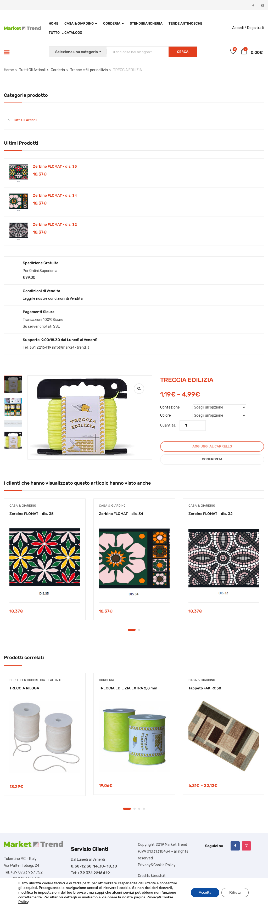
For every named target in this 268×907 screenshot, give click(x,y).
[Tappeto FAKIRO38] (223, 736)
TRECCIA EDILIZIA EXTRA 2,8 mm (128, 688)
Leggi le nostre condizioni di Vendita (53, 298)
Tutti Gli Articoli (32, 70)
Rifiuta (235, 892)
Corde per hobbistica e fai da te (35, 680)
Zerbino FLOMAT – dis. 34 (121, 514)
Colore (165, 415)
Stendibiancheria (146, 23)
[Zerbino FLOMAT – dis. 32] (223, 561)
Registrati (255, 28)
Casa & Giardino (79, 23)
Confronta (212, 459)
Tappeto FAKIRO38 (204, 688)
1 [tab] (132, 630)
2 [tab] (139, 630)
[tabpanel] (45, 563)
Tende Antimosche (185, 23)
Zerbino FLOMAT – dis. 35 (31, 514)
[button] (244, 52)
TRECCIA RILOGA (24, 688)
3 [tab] (139, 809)
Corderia (112, 23)
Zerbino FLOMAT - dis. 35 (55, 166)
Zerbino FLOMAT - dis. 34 (55, 195)
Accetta (205, 892)
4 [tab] (144, 809)
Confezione (170, 407)
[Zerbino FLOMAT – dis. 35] (44, 561)
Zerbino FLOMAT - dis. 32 (55, 224)
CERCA (182, 52)
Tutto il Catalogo (65, 33)
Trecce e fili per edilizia (89, 70)
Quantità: (168, 425)
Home (53, 23)
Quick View (45, 589)
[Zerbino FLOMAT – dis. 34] (134, 561)
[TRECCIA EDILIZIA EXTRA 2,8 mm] (134, 736)
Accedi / (239, 28)
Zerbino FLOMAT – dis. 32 (210, 514)
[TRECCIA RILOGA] (44, 737)
